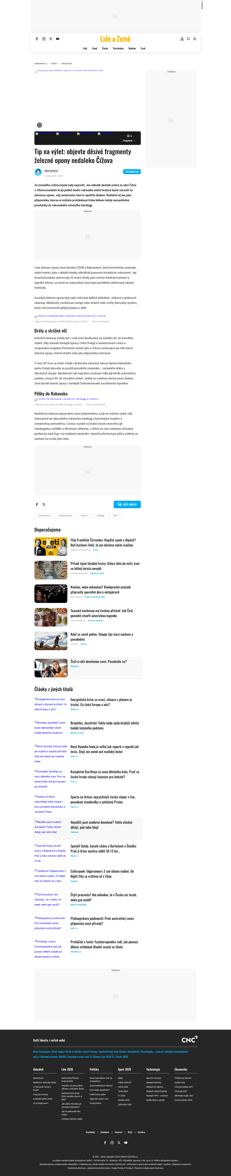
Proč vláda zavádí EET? (100, 1090)
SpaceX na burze (153, 1078)
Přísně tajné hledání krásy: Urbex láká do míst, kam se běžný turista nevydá (105, 566)
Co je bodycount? (40, 1103)
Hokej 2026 (123, 1087)
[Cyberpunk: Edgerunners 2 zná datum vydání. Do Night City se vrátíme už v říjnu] (50, 878)
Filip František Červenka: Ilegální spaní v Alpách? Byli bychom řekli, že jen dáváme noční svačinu (103, 542)
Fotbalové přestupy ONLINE (53, 1056)
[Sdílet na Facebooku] (36, 504)
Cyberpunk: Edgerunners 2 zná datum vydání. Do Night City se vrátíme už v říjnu (102, 874)
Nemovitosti (133, 1051)
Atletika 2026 (124, 1100)
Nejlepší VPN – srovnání (157, 1095)
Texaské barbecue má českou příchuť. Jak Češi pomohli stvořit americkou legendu (102, 613)
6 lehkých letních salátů (71, 1119)
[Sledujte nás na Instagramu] (43, 38)
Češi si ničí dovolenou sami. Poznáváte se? (99, 661)
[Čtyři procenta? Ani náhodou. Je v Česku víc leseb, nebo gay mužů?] (50, 901)
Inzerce (118, 1132)
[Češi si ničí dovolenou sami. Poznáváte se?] (51, 668)
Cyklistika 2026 (125, 1104)
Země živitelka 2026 (183, 1100)
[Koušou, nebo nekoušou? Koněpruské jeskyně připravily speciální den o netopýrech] (50, 593)
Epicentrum (38, 1078)
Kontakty (90, 1132)
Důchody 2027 (181, 1091)
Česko (105, 48)
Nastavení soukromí (181, 1164)
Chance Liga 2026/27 (103, 1056)
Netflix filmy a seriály (155, 1100)
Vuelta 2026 (122, 1056)
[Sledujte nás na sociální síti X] (50, 38)
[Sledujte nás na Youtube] (57, 38)
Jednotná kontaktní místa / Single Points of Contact (110, 1168)
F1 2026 (121, 1095)
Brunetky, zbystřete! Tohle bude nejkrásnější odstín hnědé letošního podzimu (105, 725)
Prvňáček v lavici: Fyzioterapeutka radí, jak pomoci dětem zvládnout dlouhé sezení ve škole (104, 944)
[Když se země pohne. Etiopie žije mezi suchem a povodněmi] (50, 641)
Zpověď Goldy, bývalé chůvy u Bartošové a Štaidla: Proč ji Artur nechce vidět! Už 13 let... (104, 848)
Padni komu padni (98, 1094)
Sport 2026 (124, 1069)
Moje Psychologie (41, 1051)
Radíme (132, 48)
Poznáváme (118, 48)
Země (94, 48)
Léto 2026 (67, 1069)
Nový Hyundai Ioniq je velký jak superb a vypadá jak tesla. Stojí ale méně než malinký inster (105, 749)
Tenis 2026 (123, 1091)
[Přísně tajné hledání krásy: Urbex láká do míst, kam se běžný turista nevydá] (50, 570)
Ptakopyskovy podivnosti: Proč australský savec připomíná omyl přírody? (102, 921)
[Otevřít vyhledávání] (188, 39)
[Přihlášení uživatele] (182, 39)
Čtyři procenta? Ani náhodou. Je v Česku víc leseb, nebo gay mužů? (104, 897)
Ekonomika (181, 1069)
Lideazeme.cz (40, 63)
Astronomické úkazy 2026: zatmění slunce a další (71, 1096)
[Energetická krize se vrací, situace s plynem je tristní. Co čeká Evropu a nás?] (50, 706)
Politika (94, 1069)
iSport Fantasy (90, 1051)
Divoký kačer (95, 1103)
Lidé (85, 48)
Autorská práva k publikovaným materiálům (59, 1164)
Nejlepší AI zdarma (154, 1087)
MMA (120, 1078)
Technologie (153, 1069)
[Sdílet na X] (43, 504)
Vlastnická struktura (76, 1168)
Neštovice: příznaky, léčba (44, 1082)
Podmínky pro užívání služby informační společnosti (102, 1164)
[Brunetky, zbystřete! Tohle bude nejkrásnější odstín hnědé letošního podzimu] (50, 729)
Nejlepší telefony (153, 1082)
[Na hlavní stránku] (115, 39)
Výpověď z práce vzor (99, 1099)
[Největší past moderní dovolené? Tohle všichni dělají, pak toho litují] (51, 829)
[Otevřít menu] (195, 39)
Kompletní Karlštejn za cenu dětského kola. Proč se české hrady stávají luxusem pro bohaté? (105, 774)
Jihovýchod (66, 63)
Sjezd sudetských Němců (101, 1085)
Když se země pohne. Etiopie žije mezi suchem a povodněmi (102, 637)
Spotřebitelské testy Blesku (112, 1051)
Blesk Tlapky (58, 1051)
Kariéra (141, 1132)
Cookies (167, 1164)
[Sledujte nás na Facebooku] (36, 38)
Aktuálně (38, 1069)
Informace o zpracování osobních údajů (144, 1164)
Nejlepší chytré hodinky (156, 1091)
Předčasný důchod (183, 1078)
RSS (130, 1132)
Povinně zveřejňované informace (149, 1168)
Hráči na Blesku (73, 1051)
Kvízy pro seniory (40, 1094)
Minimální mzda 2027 (184, 1095)
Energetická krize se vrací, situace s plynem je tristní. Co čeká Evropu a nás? (101, 702)
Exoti (143, 48)
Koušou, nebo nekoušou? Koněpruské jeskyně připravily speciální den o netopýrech (101, 589)
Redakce (105, 1132)
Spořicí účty (180, 1082)
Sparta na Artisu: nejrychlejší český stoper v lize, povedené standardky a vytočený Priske (103, 799)
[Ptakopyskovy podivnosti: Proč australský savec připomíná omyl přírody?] (50, 925)
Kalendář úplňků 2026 (42, 1099)
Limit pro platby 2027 (184, 1087)
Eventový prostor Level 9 (79, 1056)
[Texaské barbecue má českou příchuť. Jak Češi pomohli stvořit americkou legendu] (50, 617)
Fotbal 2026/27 (124, 1082)
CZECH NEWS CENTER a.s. (126, 1157)
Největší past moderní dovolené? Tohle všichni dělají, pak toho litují (101, 825)
